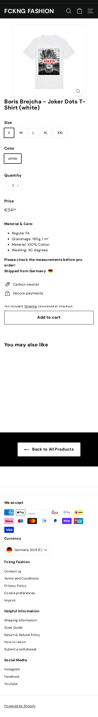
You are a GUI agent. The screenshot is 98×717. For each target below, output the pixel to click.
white (12, 158)
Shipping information (20, 620)
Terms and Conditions (21, 578)
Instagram (12, 669)
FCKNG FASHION (29, 11)
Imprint (10, 600)
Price (9, 201)
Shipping (30, 306)
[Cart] (79, 11)
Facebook (12, 676)
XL (46, 132)
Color (9, 148)
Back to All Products (53, 449)
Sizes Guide (13, 627)
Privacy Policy (15, 586)
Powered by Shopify (19, 706)
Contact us (13, 571)
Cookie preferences (19, 593)
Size (8, 122)
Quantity (13, 175)
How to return (15, 642)
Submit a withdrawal (20, 649)
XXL (60, 132)
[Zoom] (78, 91)
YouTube (10, 684)
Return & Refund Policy (22, 635)
